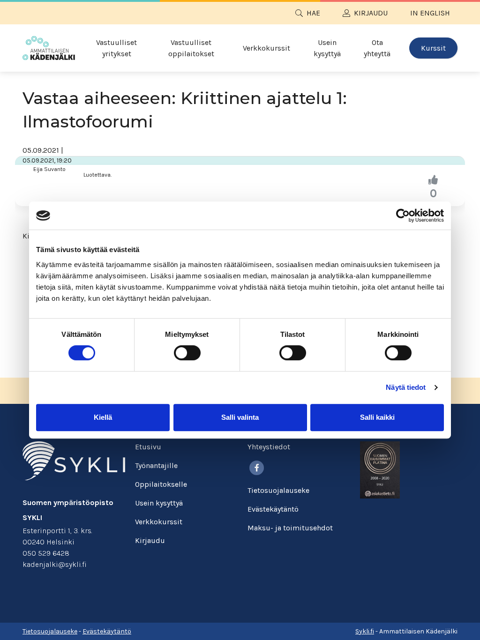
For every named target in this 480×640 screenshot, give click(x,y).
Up (433, 180)
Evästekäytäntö (273, 509)
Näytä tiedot (406, 387)
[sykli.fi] (73, 459)
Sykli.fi (364, 631)
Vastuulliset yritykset (116, 48)
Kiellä (103, 417)
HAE (313, 12)
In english (430, 12)
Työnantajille (156, 465)
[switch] (187, 352)
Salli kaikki (377, 417)
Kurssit (433, 48)
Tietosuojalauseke (278, 490)
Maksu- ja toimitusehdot (290, 527)
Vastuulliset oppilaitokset (191, 48)
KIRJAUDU (371, 12)
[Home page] (48, 48)
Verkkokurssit (266, 48)
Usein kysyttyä (327, 48)
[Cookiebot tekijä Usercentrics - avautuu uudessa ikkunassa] (403, 215)
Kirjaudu (150, 540)
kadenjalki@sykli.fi (54, 564)
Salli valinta (240, 417)
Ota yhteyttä (377, 48)
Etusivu (148, 446)
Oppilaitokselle (161, 484)
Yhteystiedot (269, 446)
